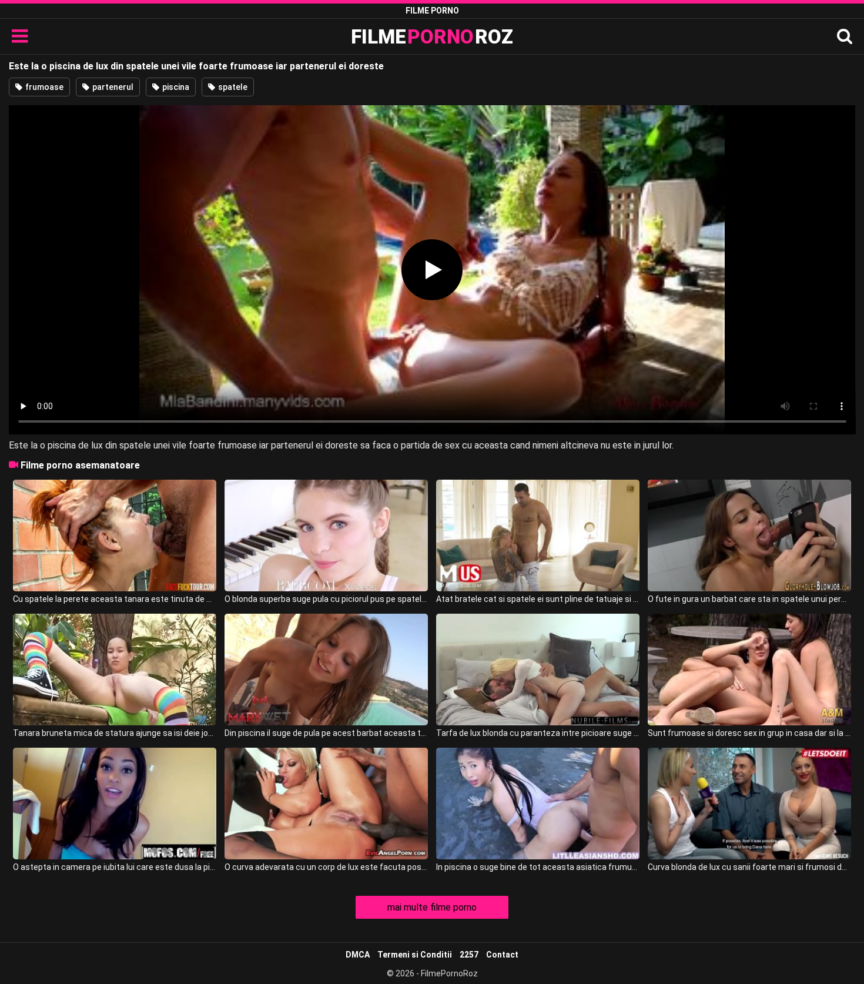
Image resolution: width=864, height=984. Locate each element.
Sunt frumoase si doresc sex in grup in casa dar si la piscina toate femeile (749, 733)
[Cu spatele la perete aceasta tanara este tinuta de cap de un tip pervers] (114, 535)
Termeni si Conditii (414, 954)
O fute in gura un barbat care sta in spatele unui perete (749, 599)
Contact (502, 954)
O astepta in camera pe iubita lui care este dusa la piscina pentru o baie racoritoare (114, 867)
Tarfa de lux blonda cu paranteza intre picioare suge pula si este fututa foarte (537, 733)
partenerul (112, 87)
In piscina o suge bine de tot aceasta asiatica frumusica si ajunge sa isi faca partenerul (537, 867)
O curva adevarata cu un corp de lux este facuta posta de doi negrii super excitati (326, 867)
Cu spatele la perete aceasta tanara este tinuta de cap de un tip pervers (114, 599)
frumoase (43, 87)
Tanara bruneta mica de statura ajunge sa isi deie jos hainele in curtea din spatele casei (114, 733)
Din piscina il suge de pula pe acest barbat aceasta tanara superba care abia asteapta (326, 733)
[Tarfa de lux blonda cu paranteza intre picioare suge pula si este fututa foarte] (537, 669)
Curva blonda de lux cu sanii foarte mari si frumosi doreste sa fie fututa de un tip (749, 867)
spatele (231, 87)
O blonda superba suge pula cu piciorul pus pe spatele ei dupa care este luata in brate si (326, 599)
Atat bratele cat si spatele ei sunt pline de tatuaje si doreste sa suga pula (537, 599)
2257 (469, 954)
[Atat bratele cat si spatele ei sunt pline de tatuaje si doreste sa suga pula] (537, 535)
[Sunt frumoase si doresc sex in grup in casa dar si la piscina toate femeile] (749, 669)
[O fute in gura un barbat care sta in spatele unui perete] (749, 535)
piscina (174, 87)
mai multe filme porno (432, 907)
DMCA (358, 954)
